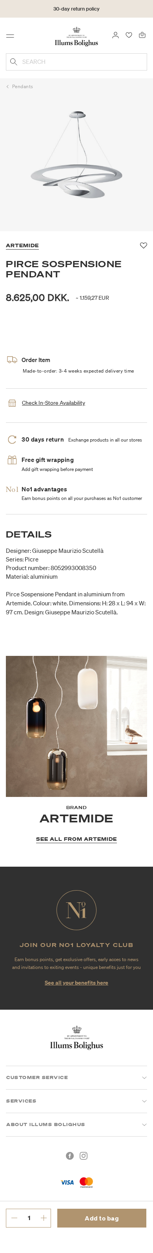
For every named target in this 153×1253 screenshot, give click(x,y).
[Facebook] (70, 1156)
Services (21, 1101)
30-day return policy (76, 8)
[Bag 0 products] (142, 34)
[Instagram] (83, 1156)
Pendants (22, 86)
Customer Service (37, 1077)
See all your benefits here (76, 982)
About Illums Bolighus (46, 1124)
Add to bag (102, 1218)
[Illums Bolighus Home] (76, 36)
